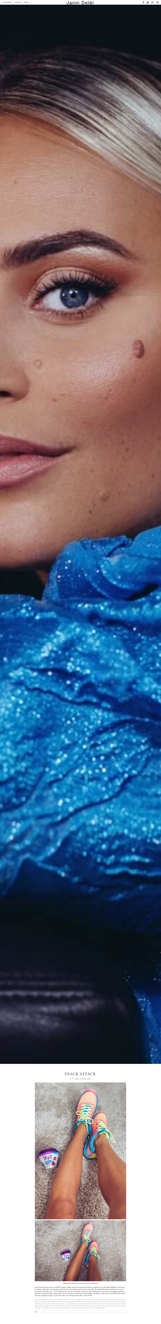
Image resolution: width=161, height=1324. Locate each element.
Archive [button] (18, 2)
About (26, 2)
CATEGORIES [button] (7, 2)
